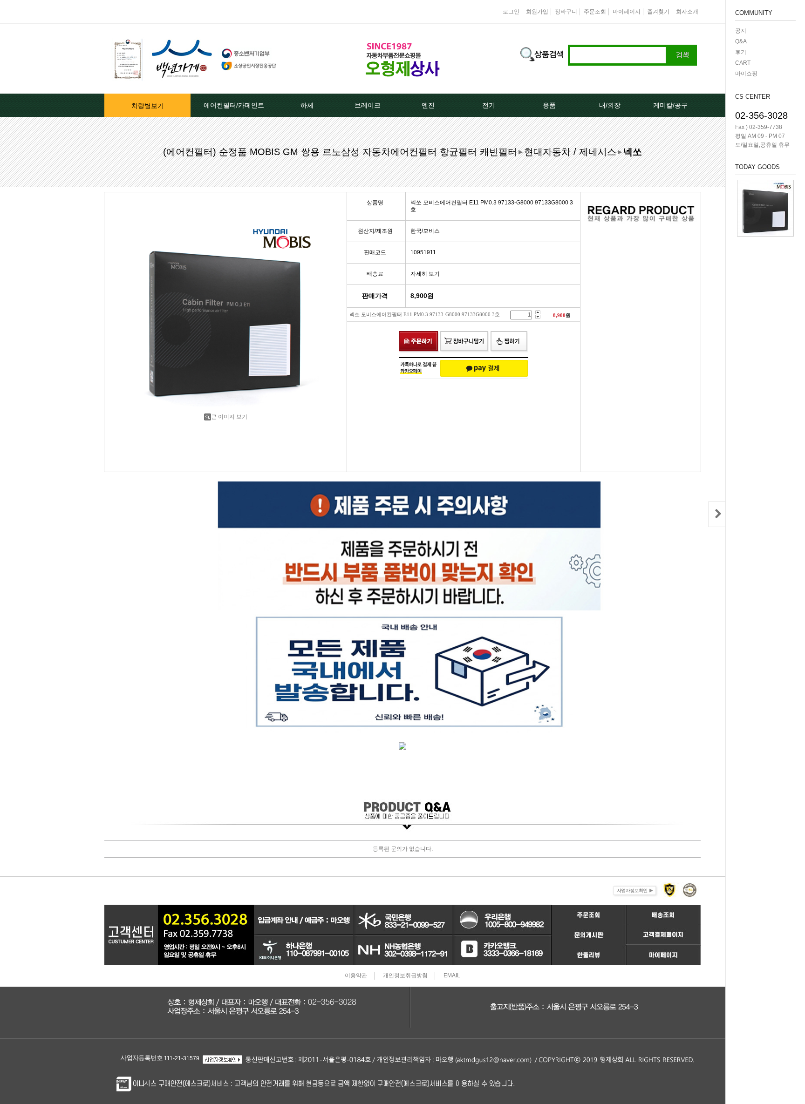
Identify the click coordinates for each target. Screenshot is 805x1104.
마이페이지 (627, 11)
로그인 (511, 11)
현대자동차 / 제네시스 (570, 152)
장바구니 (566, 11)
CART (742, 63)
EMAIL (451, 976)
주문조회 (595, 11)
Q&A (741, 41)
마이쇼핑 (746, 73)
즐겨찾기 (658, 11)
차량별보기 (147, 105)
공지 (740, 30)
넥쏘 (632, 152)
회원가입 (537, 11)
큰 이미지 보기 (229, 416)
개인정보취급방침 (405, 976)
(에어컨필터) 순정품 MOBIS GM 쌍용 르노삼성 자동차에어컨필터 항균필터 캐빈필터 (340, 152)
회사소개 (687, 11)
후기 (740, 52)
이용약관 (356, 976)
